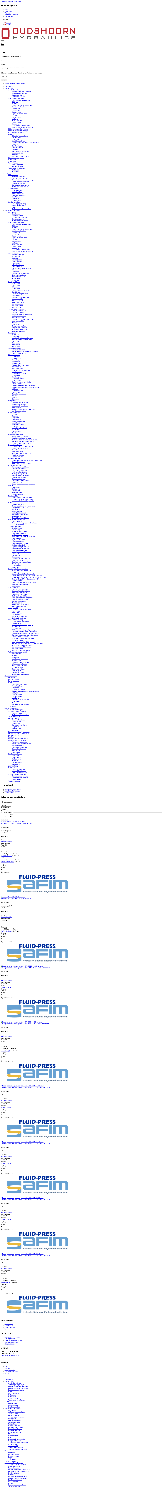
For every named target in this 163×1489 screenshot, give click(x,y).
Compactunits (12, 400)
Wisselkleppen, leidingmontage (21, 650)
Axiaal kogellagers (17, 137)
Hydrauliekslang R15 (18, 545)
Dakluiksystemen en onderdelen (21, 609)
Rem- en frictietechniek (11, 1342)
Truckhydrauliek (13, 608)
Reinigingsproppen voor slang (21, 558)
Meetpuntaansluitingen (19, 749)
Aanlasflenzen (16, 358)
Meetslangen (16, 555)
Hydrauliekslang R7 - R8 (19, 550)
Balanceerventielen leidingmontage (22, 625)
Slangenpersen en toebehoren (17, 774)
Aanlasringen (16, 361)
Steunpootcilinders (17, 451)
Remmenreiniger (17, 762)
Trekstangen (15, 730)
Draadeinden (16, 723)
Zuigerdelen (15, 395)
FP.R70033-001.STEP (7, 862)
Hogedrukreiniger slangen (20, 531)
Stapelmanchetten (17, 122)
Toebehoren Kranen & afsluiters (21, 463)
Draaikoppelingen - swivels (20, 659)
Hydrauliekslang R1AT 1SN (20, 547)
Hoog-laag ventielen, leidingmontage (23, 638)
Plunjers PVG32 (17, 521)
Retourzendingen (10, 1327)
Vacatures (7, 13)
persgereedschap (13, 766)
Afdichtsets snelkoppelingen (20, 589)
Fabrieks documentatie (11, 14)
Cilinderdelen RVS (17, 375)
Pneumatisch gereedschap (19, 772)
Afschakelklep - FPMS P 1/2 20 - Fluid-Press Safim (16, 823)
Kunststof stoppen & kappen (20, 662)
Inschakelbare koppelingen (16, 132)
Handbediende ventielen (15, 434)
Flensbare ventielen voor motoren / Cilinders (25, 633)
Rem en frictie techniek (11, 708)
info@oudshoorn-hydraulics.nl (10, 1355)
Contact (7, 1366)
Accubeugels (16, 214)
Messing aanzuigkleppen (19, 474)
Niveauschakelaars (17, 270)
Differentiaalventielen (18, 312)
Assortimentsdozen (14, 716)
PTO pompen (16, 509)
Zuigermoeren (16, 397)
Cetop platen (12, 333)
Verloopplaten (16, 346)
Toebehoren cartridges (18, 302)
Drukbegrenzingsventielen (20, 294)
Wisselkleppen (16, 307)
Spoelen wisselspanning (19, 205)
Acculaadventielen (17, 215)
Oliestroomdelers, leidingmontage (22, 497)
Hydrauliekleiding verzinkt (20, 535)
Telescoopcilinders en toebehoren (22, 453)
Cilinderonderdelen (14, 355)
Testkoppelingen (17, 603)
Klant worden (9, 16)
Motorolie (15, 760)
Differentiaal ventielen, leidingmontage (23, 630)
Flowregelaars (16, 295)
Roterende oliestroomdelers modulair (23, 499)
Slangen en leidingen (14, 526)
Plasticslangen (16, 557)
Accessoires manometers (19, 742)
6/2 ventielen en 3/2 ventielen (21, 621)
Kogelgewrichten (13, 681)
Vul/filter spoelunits (14, 781)
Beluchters (15, 258)
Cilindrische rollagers (18, 141)
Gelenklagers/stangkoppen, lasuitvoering (24, 385)
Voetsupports (16, 278)
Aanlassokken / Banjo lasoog (20, 365)
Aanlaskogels (16, 360)
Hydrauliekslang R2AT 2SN (20, 548)
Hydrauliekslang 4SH (18, 541)
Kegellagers (15, 149)
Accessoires (15, 414)
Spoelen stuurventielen (19, 353)
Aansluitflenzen (16, 654)
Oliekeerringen (16, 117)
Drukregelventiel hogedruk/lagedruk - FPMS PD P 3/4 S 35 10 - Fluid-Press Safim (25, 1199)
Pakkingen (15, 119)
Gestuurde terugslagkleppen (20, 297)
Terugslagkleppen (17, 300)
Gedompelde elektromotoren (20, 181)
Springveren (12, 706)
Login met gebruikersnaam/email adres (12, 68)
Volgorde (3, 809)
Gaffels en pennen (13, 679)
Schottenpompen (17, 511)
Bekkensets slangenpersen (20, 776)
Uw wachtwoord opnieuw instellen (15, 83)
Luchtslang (15, 553)
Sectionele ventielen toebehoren (21, 443)
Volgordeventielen (17, 304)
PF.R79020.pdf (5, 1051)
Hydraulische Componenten (13, 210)
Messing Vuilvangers (18, 479)
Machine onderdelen (11, 676)
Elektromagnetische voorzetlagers (18, 131)
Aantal (3, 867)
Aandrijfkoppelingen (14, 90)
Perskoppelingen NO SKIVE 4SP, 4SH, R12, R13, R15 (29, 577)
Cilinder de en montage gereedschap (19, 732)
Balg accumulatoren (18, 219)
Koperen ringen (16, 112)
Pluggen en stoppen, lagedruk (21, 480)
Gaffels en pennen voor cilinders (21, 382)
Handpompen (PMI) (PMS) (20, 507)
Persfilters (15, 426)
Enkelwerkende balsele (19, 107)
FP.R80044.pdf (5, 1282)
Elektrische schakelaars (19, 195)
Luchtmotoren (16, 489)
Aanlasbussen (16, 356)
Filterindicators (16, 419)
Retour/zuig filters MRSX (19, 428)
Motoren (10, 485)
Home (6, 9)
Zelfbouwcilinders (17, 457)
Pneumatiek (11, 767)
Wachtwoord (4, 76)
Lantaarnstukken (17, 266)
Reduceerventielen (17, 299)
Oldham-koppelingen (18, 97)
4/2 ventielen (16, 287)
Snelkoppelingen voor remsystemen (22, 597)
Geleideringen (16, 110)
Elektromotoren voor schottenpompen (23, 180)
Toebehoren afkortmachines (20, 715)
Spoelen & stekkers (14, 202)
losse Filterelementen (18, 424)
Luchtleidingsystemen (18, 769)
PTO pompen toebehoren (19, 616)
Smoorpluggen (16, 670)
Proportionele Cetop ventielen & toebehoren (25, 351)
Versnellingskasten (17, 164)
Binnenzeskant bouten (18, 720)
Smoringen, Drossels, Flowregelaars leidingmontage (27, 643)
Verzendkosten (9, 1325)
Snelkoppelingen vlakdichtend (21, 596)
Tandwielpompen (17, 516)
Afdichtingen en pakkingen (16, 98)
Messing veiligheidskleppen (20, 475)
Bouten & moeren (13, 718)
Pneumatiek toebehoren (19, 771)
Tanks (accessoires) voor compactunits (23, 409)
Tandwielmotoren (17, 492)
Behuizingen (16, 292)
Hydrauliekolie (16, 759)
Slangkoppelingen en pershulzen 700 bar (24, 582)
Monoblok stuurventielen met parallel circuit (25, 440)
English (8, 23)
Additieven (15, 755)
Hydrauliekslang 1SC (18, 538)
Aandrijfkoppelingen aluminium (21, 91)
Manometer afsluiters (18, 462)
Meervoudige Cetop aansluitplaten (22, 339)
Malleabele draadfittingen (19, 472)
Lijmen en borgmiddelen (19, 114)
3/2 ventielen (16, 285)
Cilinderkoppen (16, 377)
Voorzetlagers (16, 171)
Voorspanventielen (17, 305)
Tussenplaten (16, 344)
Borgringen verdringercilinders (21, 370)
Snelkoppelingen (13, 587)
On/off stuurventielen (18, 350)
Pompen (10, 502)
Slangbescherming (17, 560)
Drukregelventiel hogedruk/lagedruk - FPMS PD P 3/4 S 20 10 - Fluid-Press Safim (25, 1087)
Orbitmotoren (16, 490)
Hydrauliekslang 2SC (18, 540)
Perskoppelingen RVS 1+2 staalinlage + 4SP (25, 579)
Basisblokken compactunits (20, 402)
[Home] (38, 39)
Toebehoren (15, 170)
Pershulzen (15, 572)
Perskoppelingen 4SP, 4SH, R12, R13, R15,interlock (28, 575)
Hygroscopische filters (18, 421)
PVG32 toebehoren (18, 524)
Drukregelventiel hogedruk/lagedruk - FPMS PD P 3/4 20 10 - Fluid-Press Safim (25, 1023)
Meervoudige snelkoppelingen (21, 591)
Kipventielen (16, 611)
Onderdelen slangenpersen (20, 777)
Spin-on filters (16, 431)
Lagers (10, 134)
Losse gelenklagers (17, 390)
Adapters (14, 655)
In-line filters (16, 423)
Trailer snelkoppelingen (19, 606)
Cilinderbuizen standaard (19, 373)
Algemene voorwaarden (12, 1371)
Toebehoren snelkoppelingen (20, 604)
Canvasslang (16, 530)
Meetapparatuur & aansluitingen (21, 268)
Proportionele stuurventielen (16, 519)
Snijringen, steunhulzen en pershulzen (23, 484)
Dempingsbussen (17, 380)
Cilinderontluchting (18, 378)
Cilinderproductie (10, 1338)
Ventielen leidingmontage (15, 620)
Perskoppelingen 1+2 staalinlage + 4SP (23, 574)
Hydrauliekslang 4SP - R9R (20, 543)
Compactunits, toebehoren (20, 406)
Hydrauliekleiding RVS (19, 533)
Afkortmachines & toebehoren (17, 711)
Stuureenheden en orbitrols (20, 514)
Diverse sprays (16, 757)
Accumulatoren (12, 212)
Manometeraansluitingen (19, 747)
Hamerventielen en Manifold (20, 637)
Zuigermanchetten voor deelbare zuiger (23, 127)
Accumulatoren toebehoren (20, 217)
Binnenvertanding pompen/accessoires (23, 506)
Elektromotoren (13, 175)
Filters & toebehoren (18, 265)
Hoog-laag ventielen (18, 321)
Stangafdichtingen (17, 120)
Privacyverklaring (10, 1370)
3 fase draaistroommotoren (20, 178)
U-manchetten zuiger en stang (21, 125)
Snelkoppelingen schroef (19, 594)
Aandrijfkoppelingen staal (19, 93)
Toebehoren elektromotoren (20, 187)
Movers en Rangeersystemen (13, 1340)
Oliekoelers (15, 271)
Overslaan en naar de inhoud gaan (11, 1)
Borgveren (11, 677)
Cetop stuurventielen (14, 348)
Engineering (8, 11)
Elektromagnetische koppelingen (18, 129)
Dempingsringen (17, 260)
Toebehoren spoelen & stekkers (21, 209)
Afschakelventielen (17, 623)
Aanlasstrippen (16, 367)
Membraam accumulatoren (20, 221)
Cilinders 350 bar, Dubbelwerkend (22, 446)
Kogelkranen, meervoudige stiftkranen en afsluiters (27, 460)
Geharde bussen (17, 384)
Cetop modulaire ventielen (16, 309)
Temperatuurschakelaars (19, 275)
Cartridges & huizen (14, 282)
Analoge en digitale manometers (21, 743)
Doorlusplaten (16, 336)
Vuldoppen (15, 280)
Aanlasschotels (16, 363)
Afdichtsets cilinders (18, 368)
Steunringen (15, 124)
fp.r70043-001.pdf (6, 931)
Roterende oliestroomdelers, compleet (23, 501)
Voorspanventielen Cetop (19, 329)
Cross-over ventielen (18, 628)
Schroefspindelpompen (19, 513)
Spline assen (12, 159)
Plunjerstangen (16, 392)
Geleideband (16, 108)
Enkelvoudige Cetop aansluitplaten (22, 338)
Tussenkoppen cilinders (19, 394)
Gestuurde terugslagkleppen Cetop (22, 319)
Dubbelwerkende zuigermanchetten (22, 105)
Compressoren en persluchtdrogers (18, 733)
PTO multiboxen (17, 613)
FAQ (6, 1329)
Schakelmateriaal (13, 188)
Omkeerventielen (17, 324)
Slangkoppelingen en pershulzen (21, 562)
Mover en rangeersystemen (16, 158)
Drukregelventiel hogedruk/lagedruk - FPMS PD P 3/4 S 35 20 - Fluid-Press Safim (25, 1255)
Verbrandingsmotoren (18, 494)
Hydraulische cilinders (15, 445)
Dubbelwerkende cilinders (20, 448)
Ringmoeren (15, 727)
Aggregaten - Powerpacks (12, 1337)
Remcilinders (16, 450)
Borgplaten (15, 139)
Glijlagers (15, 144)
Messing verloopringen (19, 477)
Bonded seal (15, 103)
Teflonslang (15, 564)
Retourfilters (15, 429)
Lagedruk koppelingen (19, 468)
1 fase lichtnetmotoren (18, 176)
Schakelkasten (16, 200)
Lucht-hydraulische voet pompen (18, 738)
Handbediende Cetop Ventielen (21, 438)
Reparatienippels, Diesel (19, 725)
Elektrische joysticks (18, 193)
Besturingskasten (17, 190)
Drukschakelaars (17, 192)
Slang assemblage (10, 1344)
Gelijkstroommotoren (18, 183)
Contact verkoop (6, 987)
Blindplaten (15, 334)
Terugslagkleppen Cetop (19, 326)
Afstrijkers (15, 102)
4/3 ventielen (16, 288)
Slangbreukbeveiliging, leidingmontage (23, 642)
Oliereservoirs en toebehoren (20, 273)
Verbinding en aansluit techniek (17, 652)
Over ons (7, 1368)
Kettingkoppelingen (18, 95)
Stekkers (14, 207)
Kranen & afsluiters (14, 458)
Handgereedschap (13, 735)
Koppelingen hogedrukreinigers (21, 570)
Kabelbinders (16, 197)
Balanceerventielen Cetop (19, 310)
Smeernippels (16, 764)
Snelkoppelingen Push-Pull (20, 592)
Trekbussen (15, 154)
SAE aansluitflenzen (18, 667)
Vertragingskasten (17, 166)
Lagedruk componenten (15, 465)
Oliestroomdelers (13, 496)
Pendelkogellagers (17, 153)
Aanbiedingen (9, 86)
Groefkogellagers (17, 146)
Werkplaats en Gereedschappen (14, 710)
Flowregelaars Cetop (18, 317)
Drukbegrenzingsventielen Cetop (22, 314)
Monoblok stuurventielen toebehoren (23, 441)
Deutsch (8, 24)
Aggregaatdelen (13, 253)
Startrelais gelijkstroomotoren (20, 185)
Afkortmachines (17, 713)
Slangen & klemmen (18, 482)
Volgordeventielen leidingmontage (22, 647)
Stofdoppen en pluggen (19, 601)
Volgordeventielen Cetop (19, 327)
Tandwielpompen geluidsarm (20, 518)
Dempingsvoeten (17, 261)
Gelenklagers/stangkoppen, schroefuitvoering (25, 142)
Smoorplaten (16, 343)
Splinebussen (12, 161)
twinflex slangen (17, 565)
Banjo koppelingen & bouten (20, 467)
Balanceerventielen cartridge (20, 290)
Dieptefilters (15, 417)
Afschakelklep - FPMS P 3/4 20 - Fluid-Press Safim (16, 898)
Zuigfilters (15, 433)
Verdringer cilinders (18, 455)
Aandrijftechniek (10, 88)
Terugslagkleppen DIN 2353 (20, 674)
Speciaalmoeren (17, 728)
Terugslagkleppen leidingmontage (22, 645)
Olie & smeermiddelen (15, 754)
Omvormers (15, 198)
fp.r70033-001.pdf (6, 856)
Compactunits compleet (19, 404)
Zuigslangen (15, 567)
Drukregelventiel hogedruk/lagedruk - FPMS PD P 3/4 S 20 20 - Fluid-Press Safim (25, 1143)
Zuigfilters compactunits (19, 411)
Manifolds (15, 322)
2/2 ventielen (16, 283)
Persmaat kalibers (17, 580)
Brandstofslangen (17, 528)
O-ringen (14, 115)
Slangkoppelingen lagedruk (20, 584)
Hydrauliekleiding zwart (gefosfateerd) (23, 536)
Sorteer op (4, 805)
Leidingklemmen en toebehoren (21, 552)
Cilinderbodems (17, 372)
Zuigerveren (15, 399)
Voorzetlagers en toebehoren (20, 156)
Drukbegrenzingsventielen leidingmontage (24, 631)
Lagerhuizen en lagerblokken (20, 151)
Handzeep (11, 737)
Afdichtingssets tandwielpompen (22, 100)
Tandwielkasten (13, 163)
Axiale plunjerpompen (18, 504)
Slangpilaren (16, 586)
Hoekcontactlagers (17, 147)
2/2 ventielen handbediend (20, 436)
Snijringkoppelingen (18, 672)
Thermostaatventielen (18, 277)
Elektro (7, 173)
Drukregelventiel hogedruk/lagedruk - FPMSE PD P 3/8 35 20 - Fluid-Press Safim (25, 968)
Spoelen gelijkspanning (19, 204)
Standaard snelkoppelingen (20, 599)
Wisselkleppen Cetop (18, 331)
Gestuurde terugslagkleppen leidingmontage (25, 635)
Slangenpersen (16, 779)
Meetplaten (15, 341)
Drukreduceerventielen (19, 316)
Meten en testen (16, 752)
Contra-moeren (16, 721)
